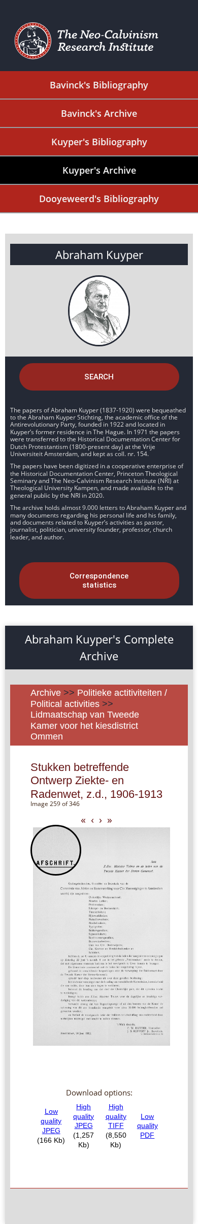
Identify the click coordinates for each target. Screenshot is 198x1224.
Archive (45, 693)
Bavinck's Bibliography (99, 85)
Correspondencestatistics (99, 580)
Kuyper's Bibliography (99, 142)
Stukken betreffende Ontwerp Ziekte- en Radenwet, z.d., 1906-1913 (96, 780)
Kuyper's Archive (99, 170)
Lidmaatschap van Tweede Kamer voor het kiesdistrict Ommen (84, 726)
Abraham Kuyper (99, 254)
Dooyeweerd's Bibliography (99, 198)
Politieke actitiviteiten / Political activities (98, 698)
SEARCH (99, 376)
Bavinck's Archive (99, 113)
